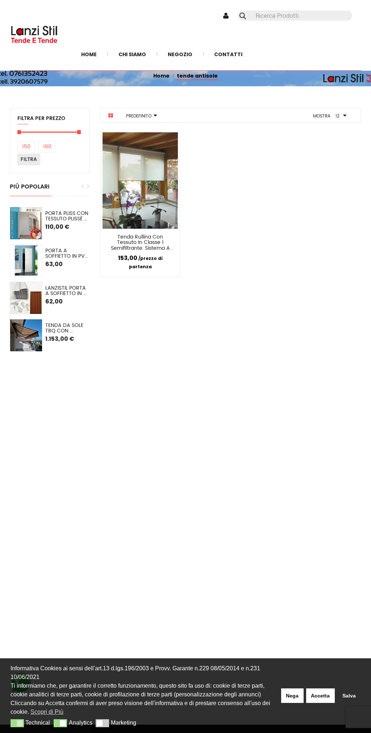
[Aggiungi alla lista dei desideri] (169, 238)
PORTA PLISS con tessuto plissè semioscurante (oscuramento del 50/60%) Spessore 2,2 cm (67, 216)
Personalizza (122, 238)
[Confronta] (151, 238)
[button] (17, 723)
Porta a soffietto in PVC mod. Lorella (67, 253)
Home (161, 75)
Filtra (29, 159)
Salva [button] (349, 696)
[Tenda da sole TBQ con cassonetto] (26, 335)
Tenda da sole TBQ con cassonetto (65, 328)
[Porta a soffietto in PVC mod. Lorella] (26, 260)
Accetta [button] (320, 696)
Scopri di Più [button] (46, 712)
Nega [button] (292, 696)
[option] (49, 279)
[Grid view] (110, 116)
